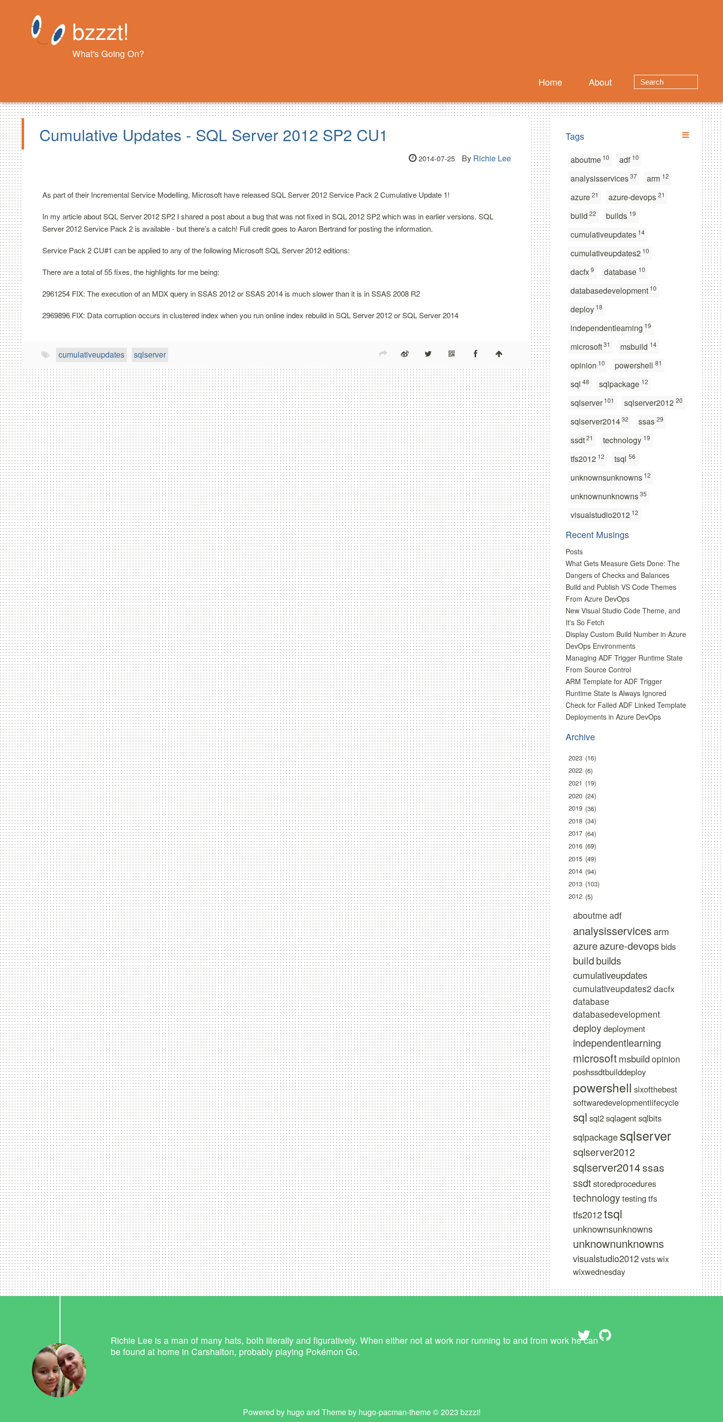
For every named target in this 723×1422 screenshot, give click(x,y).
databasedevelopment (614, 290)
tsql (624, 458)
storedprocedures (624, 1183)
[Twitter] (428, 353)
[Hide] (685, 134)
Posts (574, 551)
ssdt (582, 439)
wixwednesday (599, 1271)
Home (550, 81)
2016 (575, 845)
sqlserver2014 (600, 421)
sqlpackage (623, 383)
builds (621, 215)
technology (626, 439)
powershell (638, 365)
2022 (575, 770)
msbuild (638, 346)
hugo (295, 1412)
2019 (575, 808)
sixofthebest (655, 1089)
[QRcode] (452, 353)
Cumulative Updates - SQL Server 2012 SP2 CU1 (213, 134)
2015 (575, 858)
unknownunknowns (609, 495)
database (624, 271)
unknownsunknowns (611, 477)
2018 (575, 820)
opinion (588, 365)
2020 (575, 795)
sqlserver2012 (653, 402)
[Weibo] (405, 353)
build (584, 215)
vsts (648, 1259)
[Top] (499, 353)
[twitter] (584, 1335)
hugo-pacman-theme (395, 1412)
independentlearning (611, 327)
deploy (587, 309)
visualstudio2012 (605, 514)
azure (585, 196)
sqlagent (621, 1118)
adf (629, 159)
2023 (575, 757)
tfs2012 (588, 458)
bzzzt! (100, 30)
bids (668, 946)
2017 (575, 833)
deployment (624, 1028)
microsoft (591, 346)
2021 (575, 782)
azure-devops (636, 196)
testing (634, 1198)
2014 (575, 871)
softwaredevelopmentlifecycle (626, 1102)
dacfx (583, 271)
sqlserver (150, 354)
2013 (575, 883)
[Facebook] (475, 353)
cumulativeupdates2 (610, 252)
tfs (652, 1198)
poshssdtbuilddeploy (609, 1072)
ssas (650, 421)
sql (580, 383)
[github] (605, 1335)
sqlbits (650, 1118)
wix (663, 1259)
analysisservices (604, 178)
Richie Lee (492, 158)
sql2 (596, 1118)
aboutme (590, 159)
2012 (575, 896)
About (600, 81)
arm (658, 178)
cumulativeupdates (91, 354)
